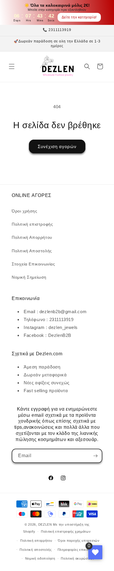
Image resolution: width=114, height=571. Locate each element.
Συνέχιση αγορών (57, 146)
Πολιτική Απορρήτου (32, 237)
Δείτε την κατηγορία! (79, 17)
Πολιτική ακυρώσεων (78, 558)
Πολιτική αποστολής (36, 549)
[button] (11, 66)
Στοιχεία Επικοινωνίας (33, 264)
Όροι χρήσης (24, 211)
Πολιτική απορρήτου (36, 540)
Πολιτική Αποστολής (32, 250)
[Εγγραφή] (95, 456)
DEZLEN (45, 524)
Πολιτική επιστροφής (32, 224)
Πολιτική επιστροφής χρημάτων (66, 531)
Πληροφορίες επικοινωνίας (79, 549)
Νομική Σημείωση (29, 277)
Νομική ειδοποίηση (40, 558)
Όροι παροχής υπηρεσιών (78, 540)
